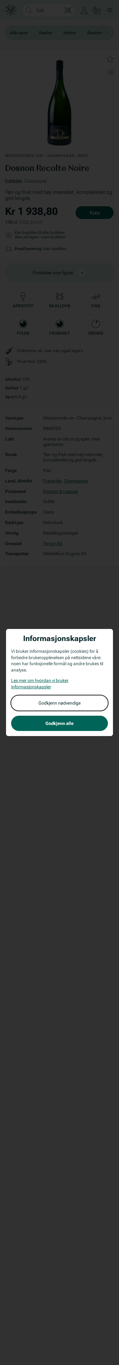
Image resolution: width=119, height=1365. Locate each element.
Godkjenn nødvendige (59, 703)
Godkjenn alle (59, 723)
